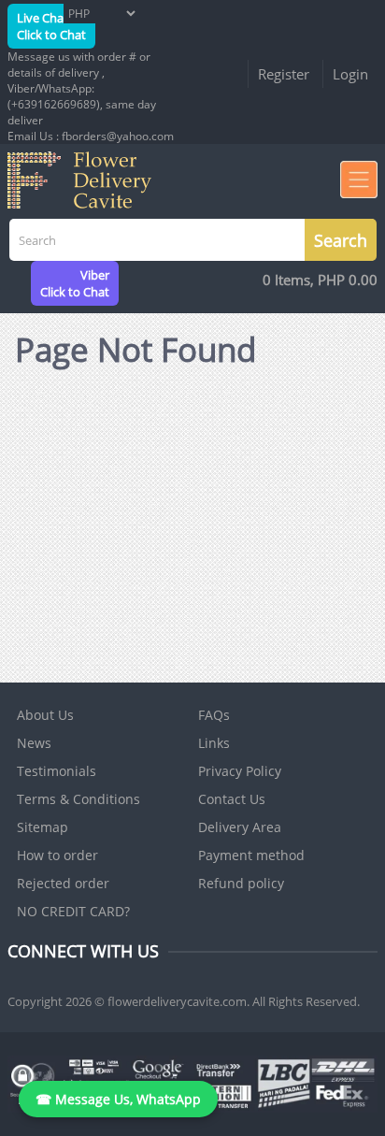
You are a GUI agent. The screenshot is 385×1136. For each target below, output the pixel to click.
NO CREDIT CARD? (73, 911)
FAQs (214, 715)
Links (214, 743)
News (34, 743)
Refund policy (241, 883)
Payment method (251, 855)
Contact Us (231, 799)
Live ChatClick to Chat (51, 26)
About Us (45, 715)
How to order (57, 855)
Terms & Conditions (78, 799)
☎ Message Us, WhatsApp (118, 1099)
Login (350, 74)
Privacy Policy (239, 771)
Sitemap (42, 827)
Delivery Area (239, 827)
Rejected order (63, 883)
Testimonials (56, 771)
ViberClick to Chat (74, 283)
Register (283, 74)
